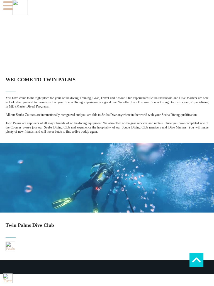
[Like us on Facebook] (10, 246)
